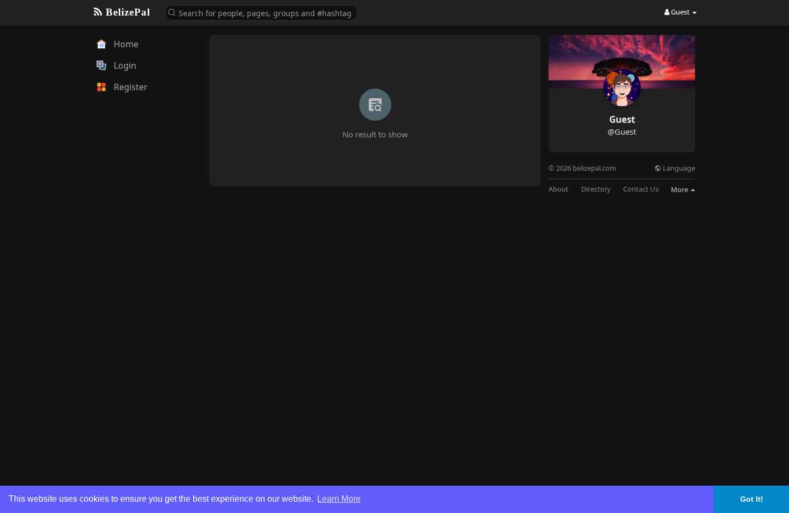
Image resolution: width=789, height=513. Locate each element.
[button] (261, 12)
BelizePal (126, 12)
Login (124, 65)
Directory (596, 189)
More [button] (680, 189)
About (558, 189)
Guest (622, 119)
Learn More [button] (339, 498)
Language (678, 168)
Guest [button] (680, 12)
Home (125, 44)
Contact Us (641, 189)
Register (130, 87)
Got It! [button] (751, 499)
